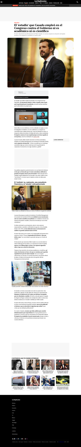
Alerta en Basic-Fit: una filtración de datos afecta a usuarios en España (18, 388)
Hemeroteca (14, 434)
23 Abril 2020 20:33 (22, 93)
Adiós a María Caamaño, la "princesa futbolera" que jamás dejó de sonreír (48, 371)
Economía (31, 3)
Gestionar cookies (52, 441)
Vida (61, 3)
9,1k (23, 438)
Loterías (14, 431)
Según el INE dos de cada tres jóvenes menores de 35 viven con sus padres (33, 371)
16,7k (20, 438)
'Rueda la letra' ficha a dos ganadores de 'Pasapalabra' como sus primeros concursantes (34, 5)
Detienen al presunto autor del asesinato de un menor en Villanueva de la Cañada (62, 388)
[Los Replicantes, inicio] (41, 1)
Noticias (21, 3)
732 (27, 438)
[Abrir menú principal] (1, 2)
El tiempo (14, 427)
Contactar (30, 441)
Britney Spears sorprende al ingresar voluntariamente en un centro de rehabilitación (33, 388)
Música (46, 3)
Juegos (50, 3)
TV (43, 3)
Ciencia (37, 3)
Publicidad (25, 441)
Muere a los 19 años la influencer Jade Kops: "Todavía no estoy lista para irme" (18, 371)
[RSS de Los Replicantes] (12, 438)
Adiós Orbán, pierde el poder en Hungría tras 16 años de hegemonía (48, 388)
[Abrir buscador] (77, 2)
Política (26, 3)
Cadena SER (36, 136)
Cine (40, 3)
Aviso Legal (21, 441)
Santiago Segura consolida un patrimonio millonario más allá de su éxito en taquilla (62, 371)
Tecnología (56, 3)
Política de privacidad (37, 441)
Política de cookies (45, 441)
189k (16, 438)
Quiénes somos (15, 441)
